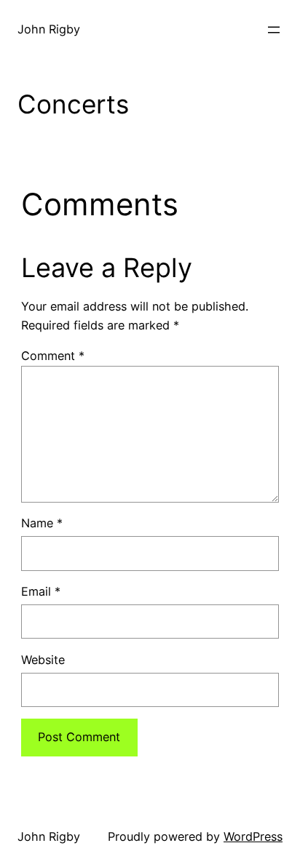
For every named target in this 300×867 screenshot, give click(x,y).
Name (42, 523)
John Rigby (48, 29)
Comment (52, 355)
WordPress (253, 836)
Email (40, 591)
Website (43, 659)
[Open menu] (274, 30)
